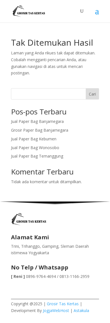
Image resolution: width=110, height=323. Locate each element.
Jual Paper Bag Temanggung (37, 156)
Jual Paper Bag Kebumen (33, 138)
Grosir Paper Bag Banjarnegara (39, 130)
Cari (92, 94)
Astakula (81, 310)
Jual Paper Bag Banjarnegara (37, 121)
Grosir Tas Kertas (63, 303)
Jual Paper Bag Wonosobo (35, 147)
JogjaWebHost (56, 310)
